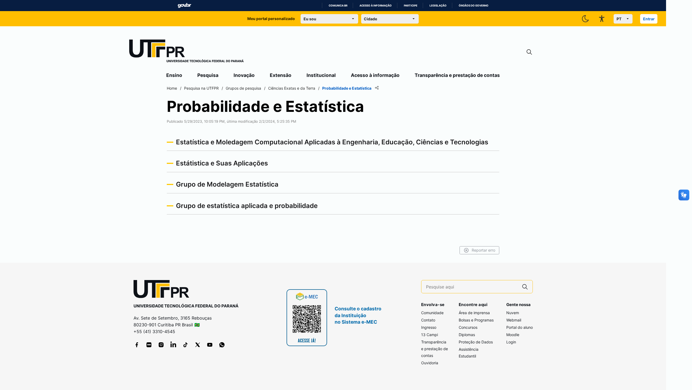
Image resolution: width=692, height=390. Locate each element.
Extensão (280, 75)
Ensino (174, 75)
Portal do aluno (519, 327)
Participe (410, 5)
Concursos (468, 327)
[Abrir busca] (529, 52)
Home (172, 88)
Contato (428, 320)
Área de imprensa (474, 312)
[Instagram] (161, 345)
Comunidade (432, 312)
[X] (197, 345)
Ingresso (428, 327)
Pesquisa (207, 75)
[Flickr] (149, 345)
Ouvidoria (429, 362)
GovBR (184, 5)
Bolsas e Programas (476, 320)
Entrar (649, 19)
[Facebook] (137, 345)
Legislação (438, 5)
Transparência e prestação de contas (457, 75)
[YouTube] (210, 345)
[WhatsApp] (222, 345)
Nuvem (512, 312)
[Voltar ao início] (163, 290)
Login (511, 342)
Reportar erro (483, 250)
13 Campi (429, 334)
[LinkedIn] (173, 345)
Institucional (321, 75)
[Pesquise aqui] (525, 286)
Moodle (512, 334)
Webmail (513, 320)
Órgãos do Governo (473, 5)
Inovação (244, 75)
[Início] (186, 52)
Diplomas (467, 334)
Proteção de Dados (476, 342)
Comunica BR (338, 5)
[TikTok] (185, 345)
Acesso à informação (376, 5)
